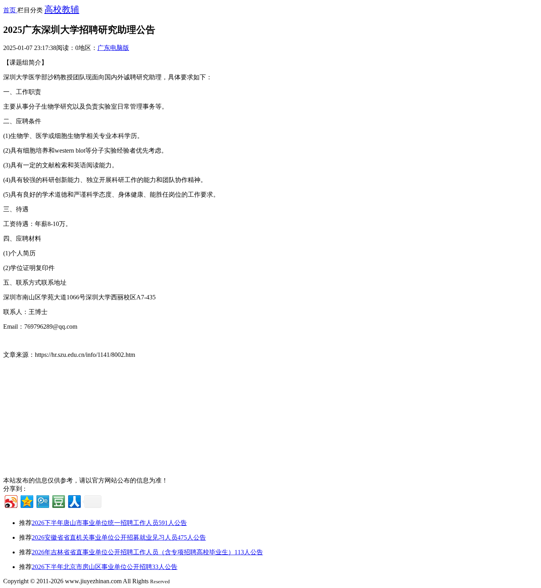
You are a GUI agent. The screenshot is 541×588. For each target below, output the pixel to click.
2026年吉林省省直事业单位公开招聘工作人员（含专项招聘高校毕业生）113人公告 (147, 552)
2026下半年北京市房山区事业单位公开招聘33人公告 (104, 566)
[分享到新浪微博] (10, 500)
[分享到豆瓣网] (58, 500)
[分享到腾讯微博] (42, 500)
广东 (103, 47)
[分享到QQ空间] (26, 500)
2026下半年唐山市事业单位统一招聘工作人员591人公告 (109, 522)
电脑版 (119, 47)
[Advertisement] (240, 421)
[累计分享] (91, 501)
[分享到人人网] (74, 500)
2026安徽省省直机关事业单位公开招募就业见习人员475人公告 (119, 537)
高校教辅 (61, 9)
